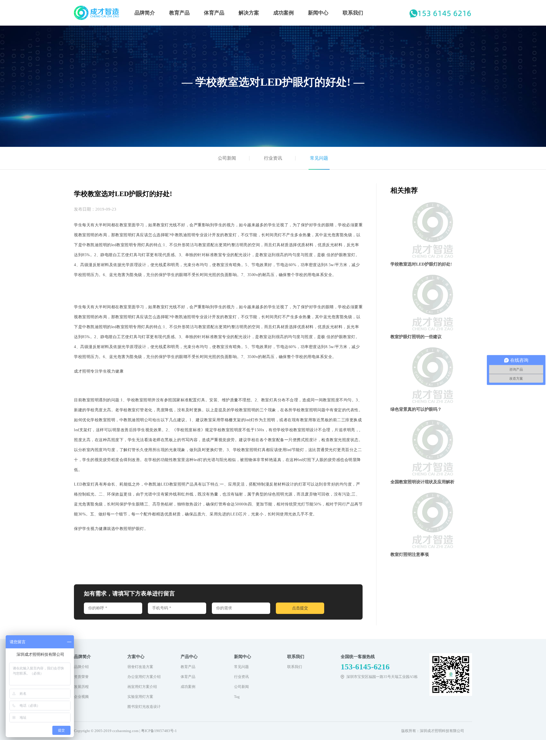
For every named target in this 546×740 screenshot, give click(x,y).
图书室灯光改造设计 (144, 706)
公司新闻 (227, 158)
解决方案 (249, 13)
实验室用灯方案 (140, 696)
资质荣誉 (81, 677)
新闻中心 (318, 13)
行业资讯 (273, 158)
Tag (237, 696)
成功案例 (283, 13)
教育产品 (179, 13)
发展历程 (81, 686)
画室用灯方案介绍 (142, 686)
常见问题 (319, 158)
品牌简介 (145, 13)
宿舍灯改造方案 (140, 667)
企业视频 (81, 696)
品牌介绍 (81, 667)
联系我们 (353, 13)
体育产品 (214, 13)
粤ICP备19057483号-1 (159, 731)
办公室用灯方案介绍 (144, 677)
